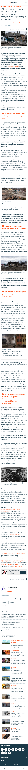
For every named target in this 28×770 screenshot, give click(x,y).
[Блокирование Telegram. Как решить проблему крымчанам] (6, 721)
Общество (13, 659)
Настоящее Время (18, 23)
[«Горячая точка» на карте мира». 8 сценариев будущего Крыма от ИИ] (6, 713)
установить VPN (17, 566)
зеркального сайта (18, 559)
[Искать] (23, 768)
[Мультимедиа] (4, 768)
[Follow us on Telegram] (19, 749)
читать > (23, 572)
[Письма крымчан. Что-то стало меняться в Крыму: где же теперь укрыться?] (6, 696)
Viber (16, 564)
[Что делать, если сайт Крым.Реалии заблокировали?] (6, 736)
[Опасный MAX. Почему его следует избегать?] (6, 729)
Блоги (12, 695)
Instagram (10, 564)
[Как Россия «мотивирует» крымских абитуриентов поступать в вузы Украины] (6, 660)
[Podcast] (5, 752)
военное (3, 510)
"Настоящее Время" (13, 66)
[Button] (10, 29)
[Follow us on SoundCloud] (23, 749)
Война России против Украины (11, 6)
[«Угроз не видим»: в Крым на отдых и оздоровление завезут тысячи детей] (6, 705)
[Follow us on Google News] (16, 749)
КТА (11, 768)
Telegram (3, 564)
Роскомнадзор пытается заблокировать (12, 553)
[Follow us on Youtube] (9, 749)
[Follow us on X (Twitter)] (5, 749)
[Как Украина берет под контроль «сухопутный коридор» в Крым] (6, 642)
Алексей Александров (7, 23)
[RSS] (2, 752)
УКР (17, 768)
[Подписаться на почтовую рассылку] (9, 752)
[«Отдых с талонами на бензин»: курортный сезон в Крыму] (6, 678)
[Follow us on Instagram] (12, 749)
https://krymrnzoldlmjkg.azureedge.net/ (12, 561)
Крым (12, 711)
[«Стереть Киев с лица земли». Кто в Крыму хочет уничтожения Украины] (6, 652)
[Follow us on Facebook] (2, 749)
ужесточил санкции (14, 534)
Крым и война (15, 650)
